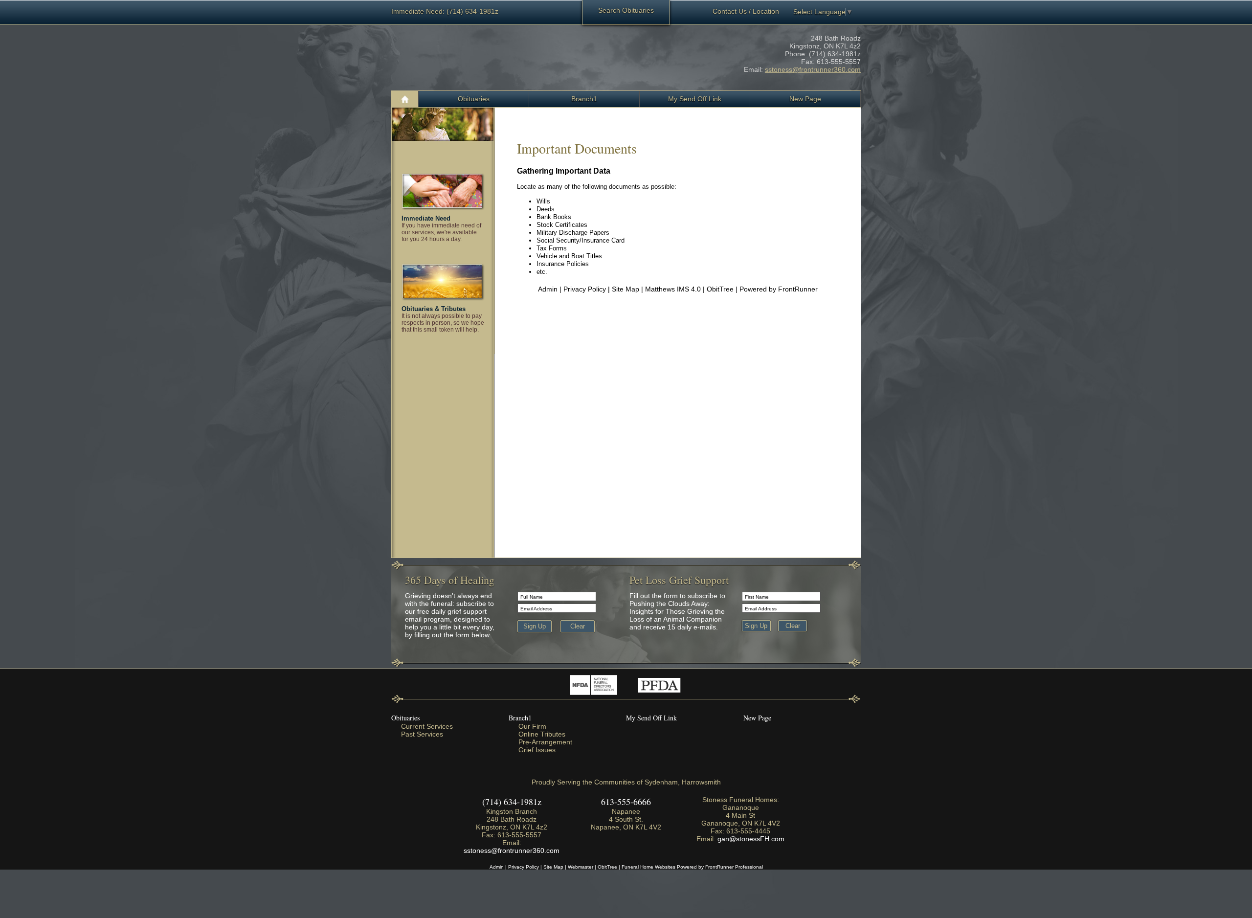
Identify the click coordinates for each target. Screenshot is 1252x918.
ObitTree (720, 289)
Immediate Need (426, 218)
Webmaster (580, 867)
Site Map (625, 289)
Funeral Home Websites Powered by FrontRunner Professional (692, 867)
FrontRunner (798, 289)
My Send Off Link (651, 717)
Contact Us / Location (746, 11)
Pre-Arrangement (545, 742)
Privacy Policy (584, 289)
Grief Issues (537, 750)
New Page (757, 717)
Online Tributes (541, 734)
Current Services (427, 726)
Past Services (422, 734)
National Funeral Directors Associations (593, 685)
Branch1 (520, 717)
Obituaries (474, 99)
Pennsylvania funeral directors (659, 685)
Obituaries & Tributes (434, 309)
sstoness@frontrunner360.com (813, 69)
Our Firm (532, 726)
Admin (548, 289)
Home (405, 99)
